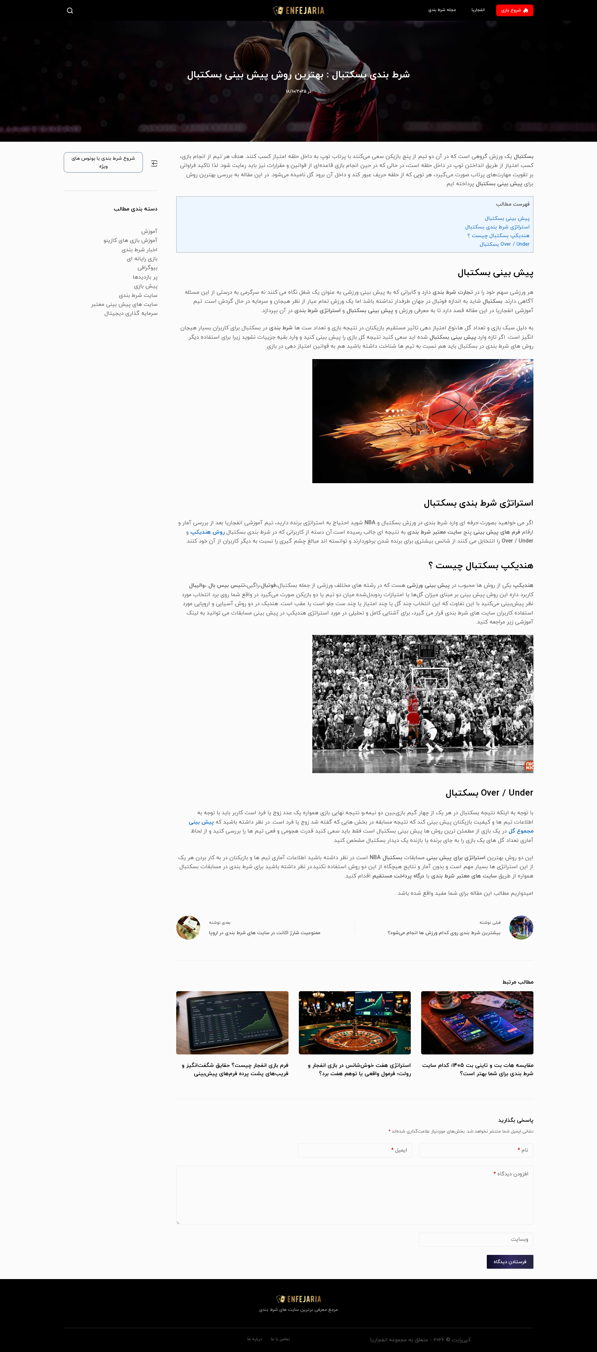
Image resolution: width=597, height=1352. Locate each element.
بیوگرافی (148, 268)
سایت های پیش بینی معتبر (124, 304)
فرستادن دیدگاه (510, 1262)
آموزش (149, 231)
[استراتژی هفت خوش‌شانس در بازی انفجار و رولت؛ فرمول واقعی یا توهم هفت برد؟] (355, 1022)
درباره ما (254, 1339)
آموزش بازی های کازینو (131, 240)
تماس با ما (280, 1339)
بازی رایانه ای (142, 259)
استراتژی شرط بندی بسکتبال (497, 227)
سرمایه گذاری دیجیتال (131, 313)
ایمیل (399, 1150)
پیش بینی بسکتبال (507, 218)
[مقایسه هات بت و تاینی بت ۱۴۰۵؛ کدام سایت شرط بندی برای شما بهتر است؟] (477, 1022)
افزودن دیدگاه (510, 1174)
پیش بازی (146, 286)
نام (523, 1150)
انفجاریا (478, 10)
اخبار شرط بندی (140, 250)
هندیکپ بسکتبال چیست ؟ (498, 236)
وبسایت (519, 1239)
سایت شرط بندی (138, 295)
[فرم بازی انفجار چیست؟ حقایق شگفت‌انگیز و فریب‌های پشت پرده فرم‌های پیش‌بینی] (232, 1022)
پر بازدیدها (145, 277)
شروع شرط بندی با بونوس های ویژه (103, 162)
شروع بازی (511, 10)
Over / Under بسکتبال (505, 244)
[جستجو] (71, 10)
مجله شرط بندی (442, 10)
